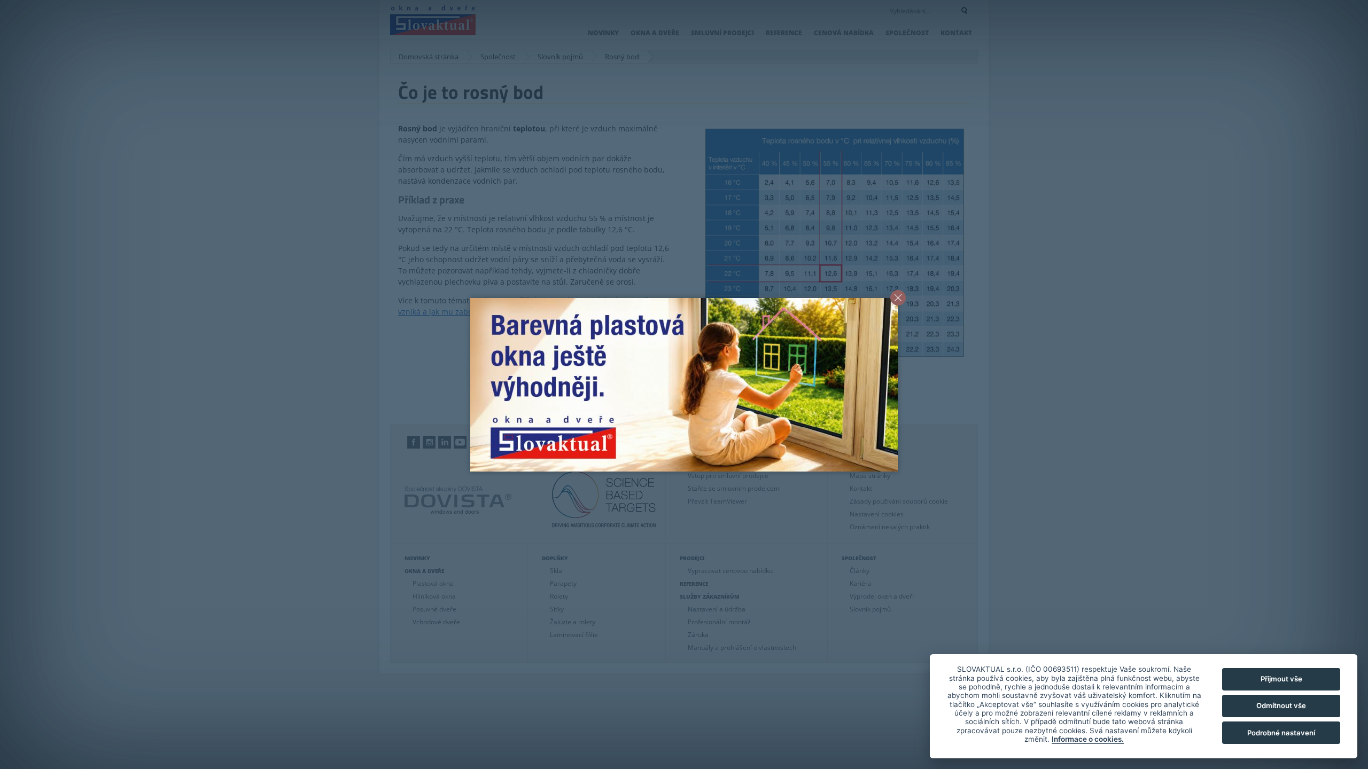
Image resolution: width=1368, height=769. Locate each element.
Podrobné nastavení (1281, 732)
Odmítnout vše (1281, 705)
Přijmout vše (1281, 678)
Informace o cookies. (1088, 739)
